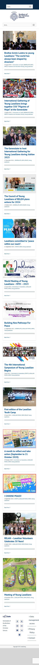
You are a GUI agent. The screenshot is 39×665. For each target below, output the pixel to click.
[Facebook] (17, 621)
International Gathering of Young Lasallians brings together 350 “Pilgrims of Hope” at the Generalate (19, 88)
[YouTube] (17, 630)
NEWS (31, 64)
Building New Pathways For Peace (19, 310)
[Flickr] (21, 626)
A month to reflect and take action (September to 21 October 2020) (19, 438)
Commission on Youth (18, 64)
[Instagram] (17, 626)
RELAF (26, 415)
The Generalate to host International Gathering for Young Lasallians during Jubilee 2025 (19, 136)
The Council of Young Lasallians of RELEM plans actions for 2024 (19, 183)
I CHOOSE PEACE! (19, 483)
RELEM (26, 160)
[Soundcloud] (21, 630)
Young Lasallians (29, 66)
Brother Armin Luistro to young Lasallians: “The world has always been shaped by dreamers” (19, 40)
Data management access (32, 620)
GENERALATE (27, 64)
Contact (32, 638)
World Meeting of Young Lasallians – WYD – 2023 (19, 268)
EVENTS (17, 246)
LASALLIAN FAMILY (26, 328)
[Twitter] (21, 621)
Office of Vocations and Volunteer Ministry (14, 66)
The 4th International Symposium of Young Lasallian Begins (19, 352)
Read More (6, 73)
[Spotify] (19, 634)
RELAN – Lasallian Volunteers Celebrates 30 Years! (19, 524)
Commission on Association (18, 286)
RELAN (26, 544)
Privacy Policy (32, 631)
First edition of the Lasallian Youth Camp (19, 397)
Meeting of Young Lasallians (19, 575)
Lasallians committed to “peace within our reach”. (19, 228)
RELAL (28, 597)
